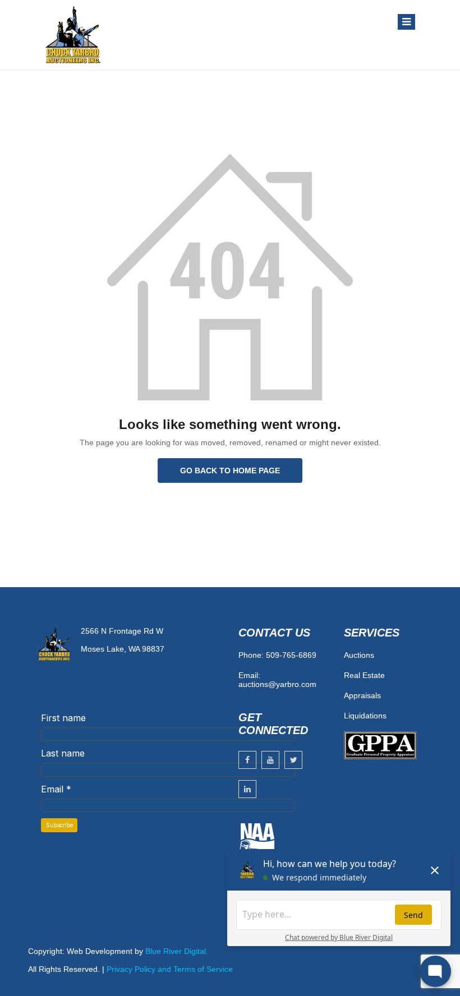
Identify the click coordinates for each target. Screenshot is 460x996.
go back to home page (230, 470)
